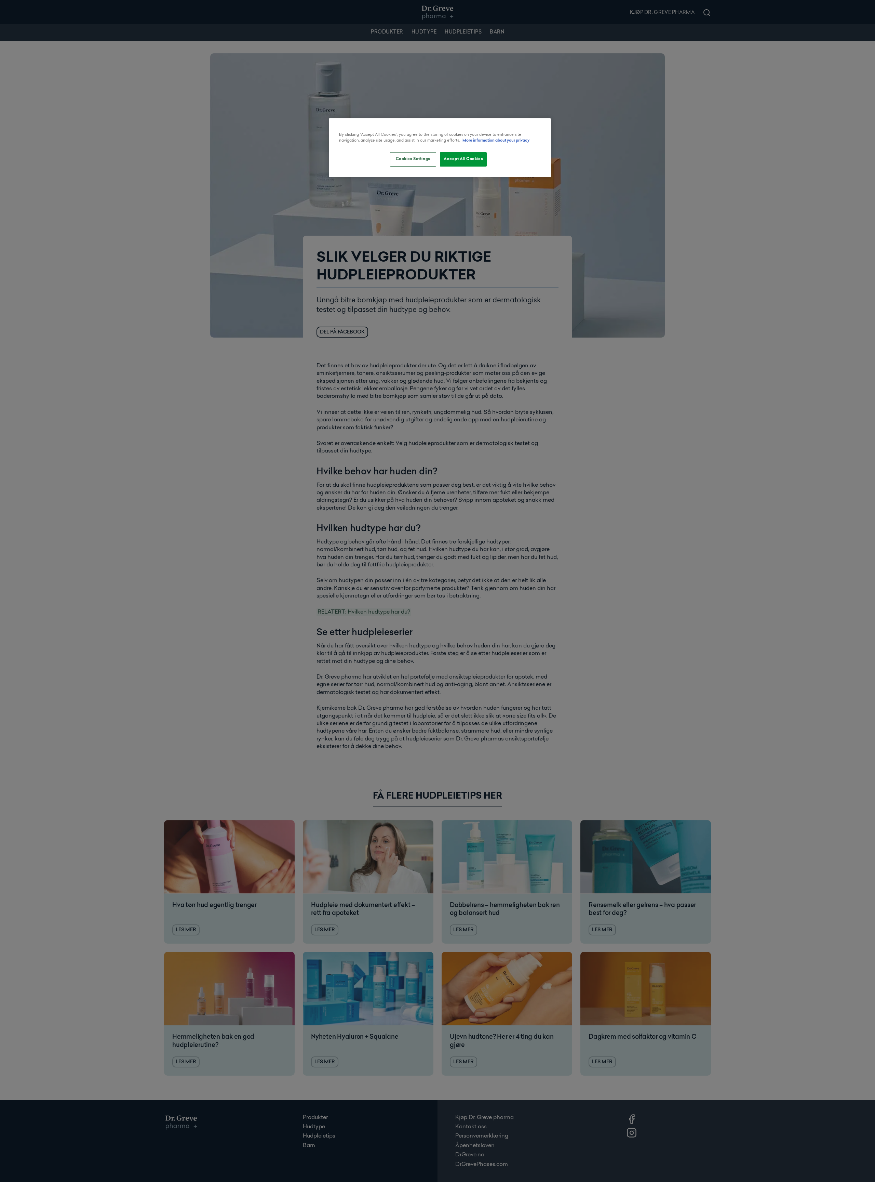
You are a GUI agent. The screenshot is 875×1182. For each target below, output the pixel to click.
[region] (440, 147)
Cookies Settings (413, 159)
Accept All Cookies (463, 159)
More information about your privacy (495, 141)
